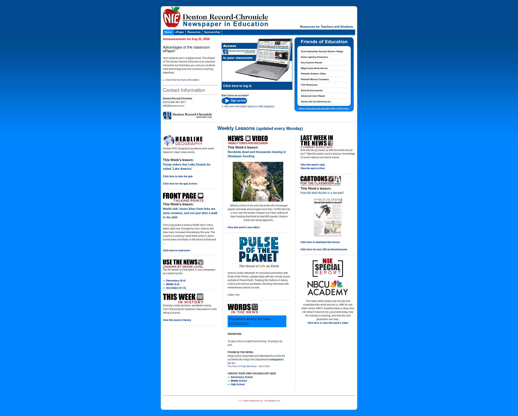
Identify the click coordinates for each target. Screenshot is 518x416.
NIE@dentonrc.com (173, 105)
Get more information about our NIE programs (248, 106)
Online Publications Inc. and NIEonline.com (262, 401)
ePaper (179, 32)
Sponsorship (212, 32)
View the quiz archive (312, 168)
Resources (194, 32)
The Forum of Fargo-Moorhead (242, 366)
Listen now (234, 294)
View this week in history (177, 320)
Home (168, 32)
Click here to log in (237, 85)
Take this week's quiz (312, 164)
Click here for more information (181, 79)
